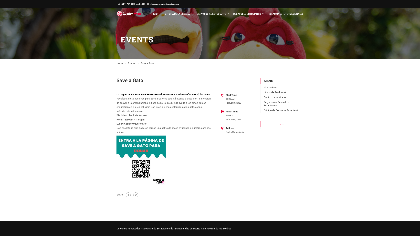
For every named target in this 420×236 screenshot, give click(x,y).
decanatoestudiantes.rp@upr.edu (164, 4)
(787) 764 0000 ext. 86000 (133, 4)
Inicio (154, 14)
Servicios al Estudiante (211, 14)
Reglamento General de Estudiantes (276, 104)
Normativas (270, 87)
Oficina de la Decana (177, 14)
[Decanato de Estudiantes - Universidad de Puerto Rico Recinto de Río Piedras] (129, 14)
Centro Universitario (275, 97)
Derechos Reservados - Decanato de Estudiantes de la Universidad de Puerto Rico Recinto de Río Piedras (173, 228)
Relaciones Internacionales (286, 14)
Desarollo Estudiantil (247, 14)
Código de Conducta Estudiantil (281, 110)
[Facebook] (128, 194)
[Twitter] (135, 194)
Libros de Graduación (275, 92)
